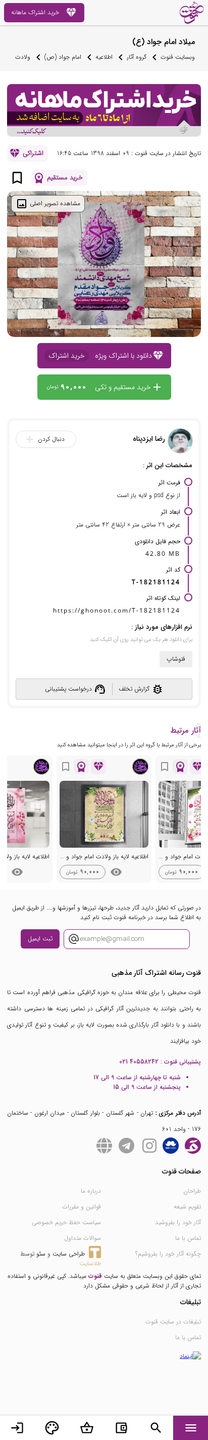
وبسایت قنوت (178, 57)
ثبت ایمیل (40, 938)
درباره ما (91, 1191)
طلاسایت (90, 1263)
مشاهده (116, 872)
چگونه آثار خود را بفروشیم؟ (168, 1254)
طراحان (192, 1191)
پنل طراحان (52, 1428)
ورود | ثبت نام (17, 1428)
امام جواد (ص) (62, 57)
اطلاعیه (104, 57)
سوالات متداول (82, 1238)
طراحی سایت (69, 1254)
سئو (40, 1254)
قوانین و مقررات (81, 1206)
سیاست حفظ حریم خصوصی (66, 1222)
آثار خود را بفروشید (178, 1222)
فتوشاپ (176, 659)
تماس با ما (188, 1238)
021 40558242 (139, 1062)
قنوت (95, 1276)
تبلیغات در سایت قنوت (173, 1322)
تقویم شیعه (187, 1206)
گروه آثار (136, 57)
